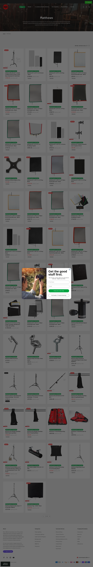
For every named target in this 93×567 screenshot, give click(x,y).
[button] (5, 564)
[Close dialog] (70, 269)
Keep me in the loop (59, 290)
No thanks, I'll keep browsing (58, 295)
